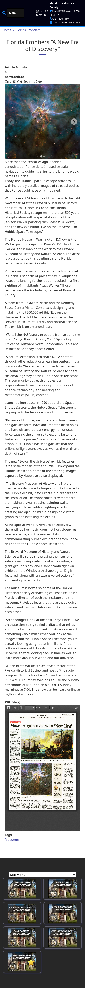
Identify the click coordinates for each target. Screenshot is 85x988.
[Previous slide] (11, 121)
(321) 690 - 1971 (61, 18)
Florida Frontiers (28, 30)
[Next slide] (74, 121)
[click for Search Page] (4, 12)
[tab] (41, 156)
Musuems (12, 839)
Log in (46, 12)
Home (6, 30)
